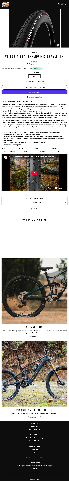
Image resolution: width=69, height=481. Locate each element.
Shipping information (34, 199)
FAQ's (34, 452)
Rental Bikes (34, 435)
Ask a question (35, 202)
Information (34, 336)
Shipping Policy (34, 446)
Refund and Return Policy (34, 438)
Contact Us (34, 423)
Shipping (31, 64)
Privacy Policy (34, 449)
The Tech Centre (34, 429)
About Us (34, 426)
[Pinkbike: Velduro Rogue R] (34, 374)
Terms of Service (34, 441)
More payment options (34, 97)
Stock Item (35, 73)
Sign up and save (34, 458)
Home (34, 52)
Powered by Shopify (34, 479)
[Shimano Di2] (34, 291)
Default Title (34, 76)
